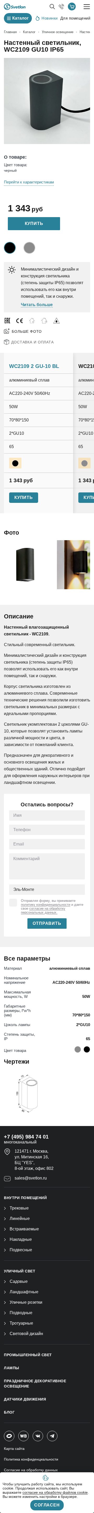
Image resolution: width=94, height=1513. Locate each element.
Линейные (20, 1218)
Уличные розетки (26, 1302)
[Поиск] (52, 6)
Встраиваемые (24, 1229)
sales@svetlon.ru (31, 1178)
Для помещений (75, 18)
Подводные (21, 1313)
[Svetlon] (15, 6)
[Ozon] (9, 1436)
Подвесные (21, 1250)
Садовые (19, 1281)
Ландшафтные (24, 1292)
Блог (9, 1412)
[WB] (23, 1436)
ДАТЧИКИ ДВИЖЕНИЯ (25, 1399)
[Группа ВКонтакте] (38, 1436)
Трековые (19, 1208)
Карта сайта (14, 1448)
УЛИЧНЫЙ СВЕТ (19, 1271)
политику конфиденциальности (45, 905)
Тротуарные (21, 1323)
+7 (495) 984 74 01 (26, 1137)
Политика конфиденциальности (31, 1459)
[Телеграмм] (52, 1436)
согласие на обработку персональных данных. (43, 910)
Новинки (50, 18)
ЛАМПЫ (11, 1368)
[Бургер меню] (87, 6)
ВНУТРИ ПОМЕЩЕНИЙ (25, 1198)
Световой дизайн (26, 1333)
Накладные (21, 1239)
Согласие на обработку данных (31, 1470)
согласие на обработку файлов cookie (55, 1492)
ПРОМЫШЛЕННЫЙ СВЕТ (28, 1355)
